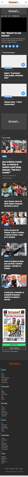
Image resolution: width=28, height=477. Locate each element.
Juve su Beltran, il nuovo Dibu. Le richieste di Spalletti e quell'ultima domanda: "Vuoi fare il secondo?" (12, 167)
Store (2, 429)
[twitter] (10, 46)
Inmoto (2, 409)
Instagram (12, 468)
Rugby (2, 391)
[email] (13, 46)
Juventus (4, 156)
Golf (2, 396)
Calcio (9, 16)
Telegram (21, 468)
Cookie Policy (4, 444)
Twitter (16, 468)
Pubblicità (3, 456)
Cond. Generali (4, 449)
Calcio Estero (4, 380)
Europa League (4, 379)
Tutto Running (4, 394)
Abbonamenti (4, 424)
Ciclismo (3, 392)
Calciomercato (4, 382)
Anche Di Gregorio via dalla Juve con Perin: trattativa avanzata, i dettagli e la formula (14, 265)
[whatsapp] (6, 46)
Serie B (6, 196)
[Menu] (2, 2)
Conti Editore (4, 415)
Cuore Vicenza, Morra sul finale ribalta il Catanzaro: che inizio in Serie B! (13, 203)
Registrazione (4, 458)
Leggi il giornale (14, 348)
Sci (2, 389)
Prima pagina (4, 426)
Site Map (3, 459)
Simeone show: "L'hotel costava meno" (13, 103)
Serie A (2, 374)
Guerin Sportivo (4, 412)
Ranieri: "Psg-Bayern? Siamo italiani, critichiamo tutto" (13, 75)
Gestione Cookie (4, 446)
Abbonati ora (14, 344)
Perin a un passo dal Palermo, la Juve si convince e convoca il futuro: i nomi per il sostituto (14, 233)
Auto (2, 406)
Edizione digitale (4, 427)
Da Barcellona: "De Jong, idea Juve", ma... (9, 175)
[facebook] (2, 46)
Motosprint (3, 411)
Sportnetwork (4, 414)
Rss (2, 423)
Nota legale (3, 443)
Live (2, 373)
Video (5, 16)
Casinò (2, 463)
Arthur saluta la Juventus (7, 178)
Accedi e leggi (13, 351)
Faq (2, 441)
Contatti (3, 438)
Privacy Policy (4, 447)
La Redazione (4, 440)
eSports (3, 399)
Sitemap (3, 431)
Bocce (2, 397)
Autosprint (3, 408)
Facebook (7, 468)
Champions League (15, 16)
